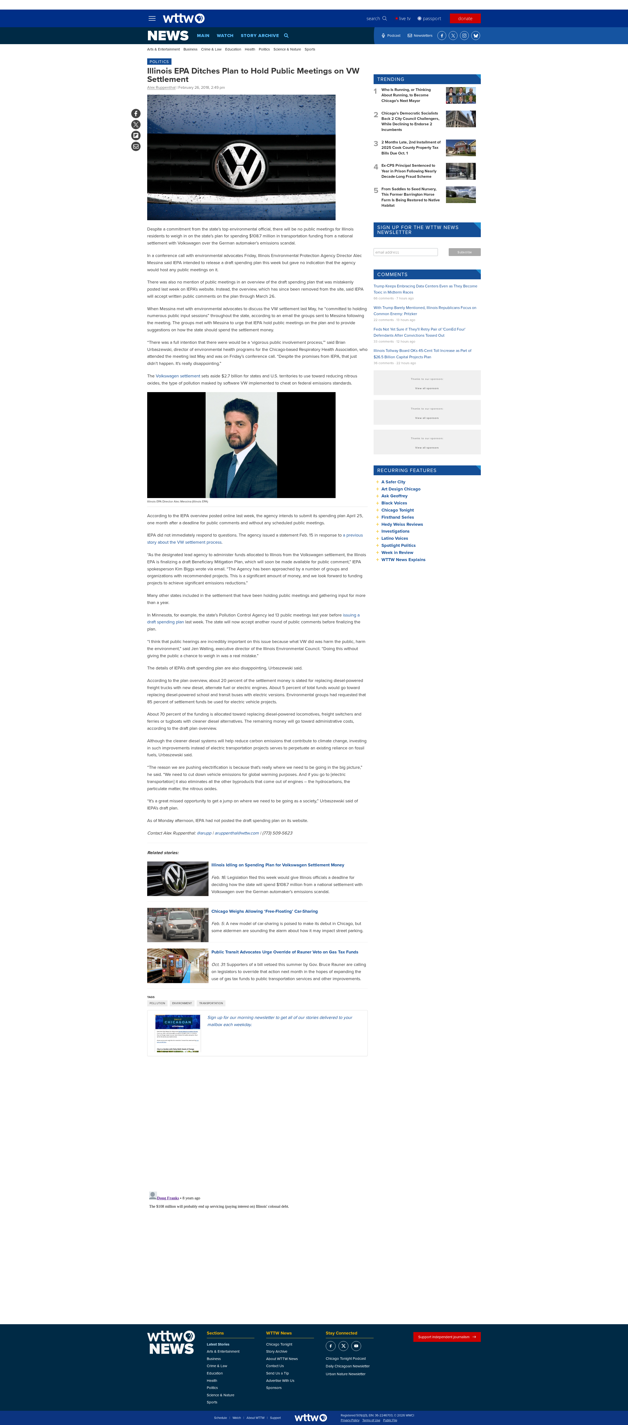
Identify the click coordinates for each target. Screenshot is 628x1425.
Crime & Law (211, 49)
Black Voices (394, 503)
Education (233, 49)
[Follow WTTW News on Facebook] (441, 35)
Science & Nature (287, 49)
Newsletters (423, 35)
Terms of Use (371, 1420)
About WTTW (255, 1418)
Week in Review (397, 552)
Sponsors (274, 1387)
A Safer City (393, 482)
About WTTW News (282, 1358)
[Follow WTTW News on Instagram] (464, 35)
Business (190, 49)
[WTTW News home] (168, 35)
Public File (390, 1420)
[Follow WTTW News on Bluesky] (475, 35)
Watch (225, 35)
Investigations (395, 531)
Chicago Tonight (397, 510)
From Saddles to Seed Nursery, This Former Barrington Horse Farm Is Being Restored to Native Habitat (410, 197)
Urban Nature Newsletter (346, 1373)
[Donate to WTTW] (311, 1418)
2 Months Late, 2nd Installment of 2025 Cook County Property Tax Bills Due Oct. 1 (411, 147)
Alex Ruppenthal (161, 87)
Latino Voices (394, 538)
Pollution (157, 1003)
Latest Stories (218, 1344)
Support (275, 1418)
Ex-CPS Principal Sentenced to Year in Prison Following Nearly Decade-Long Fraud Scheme (408, 171)
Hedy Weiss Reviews (402, 524)
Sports (310, 49)
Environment (182, 1003)
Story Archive (260, 35)
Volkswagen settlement (178, 376)
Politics (264, 49)
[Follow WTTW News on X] (453, 35)
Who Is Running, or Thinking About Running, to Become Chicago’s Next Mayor (406, 95)
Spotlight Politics (398, 545)
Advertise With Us (280, 1380)
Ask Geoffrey (394, 496)
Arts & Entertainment (163, 49)
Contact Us (275, 1365)
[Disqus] (257, 1123)
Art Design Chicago (400, 489)
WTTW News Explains (404, 559)
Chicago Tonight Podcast (346, 1358)
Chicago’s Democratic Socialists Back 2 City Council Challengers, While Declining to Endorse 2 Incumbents (410, 121)
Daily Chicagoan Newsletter (348, 1366)
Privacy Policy (350, 1420)
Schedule (220, 1418)
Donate (465, 18)
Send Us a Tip (277, 1373)
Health (250, 49)
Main (203, 35)
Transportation (211, 1003)
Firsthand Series (397, 517)
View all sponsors (427, 388)
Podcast (393, 35)
